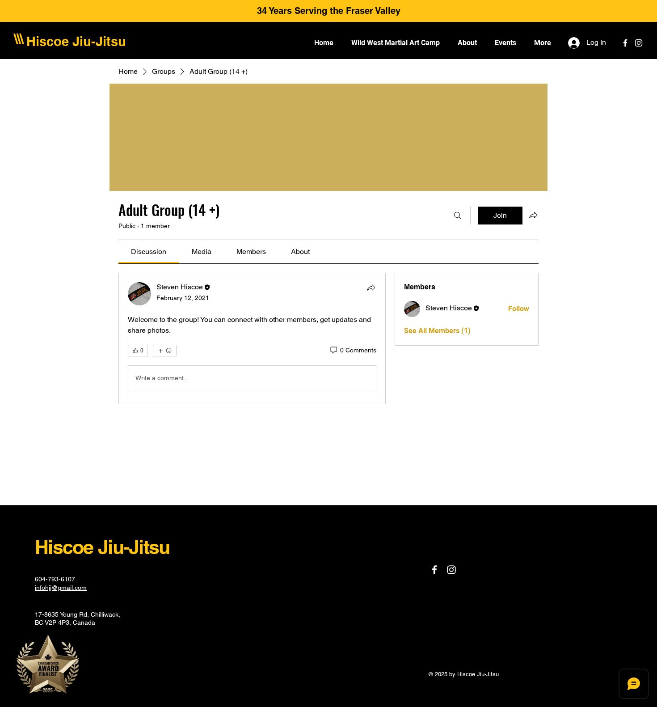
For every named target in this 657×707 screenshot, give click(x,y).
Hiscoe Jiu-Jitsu (76, 41)
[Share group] (533, 215)
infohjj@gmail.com (61, 587)
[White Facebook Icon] (625, 43)
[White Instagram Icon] (639, 43)
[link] (148, 251)
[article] (252, 338)
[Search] (457, 215)
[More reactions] (165, 350)
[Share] (371, 287)
